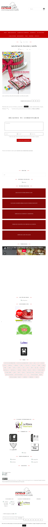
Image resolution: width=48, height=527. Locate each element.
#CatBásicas (33, 32)
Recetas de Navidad (9, 374)
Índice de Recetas (12, 32)
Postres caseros (8, 372)
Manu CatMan (25, 42)
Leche (23, 367)
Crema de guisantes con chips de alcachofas (24, 224)
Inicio (5, 32)
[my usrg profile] (34, 462)
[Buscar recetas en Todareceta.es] (6, 472)
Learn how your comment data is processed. (25, 150)
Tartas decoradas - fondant (15, 377)
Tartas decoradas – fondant (36, 374)
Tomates (36, 377)
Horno (5, 367)
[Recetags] (13, 459)
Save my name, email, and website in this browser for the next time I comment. (24, 136)
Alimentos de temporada (23, 32)
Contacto (37, 36)
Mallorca (37, 367)
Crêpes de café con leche (24, 234)
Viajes (26, 36)
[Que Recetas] (13, 462)
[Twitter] (34, 101)
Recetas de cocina (30, 372)
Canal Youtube (12, 36)
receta (19, 372)
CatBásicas (10, 365)
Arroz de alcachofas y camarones (24, 213)
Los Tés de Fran (40, 32)
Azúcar (4, 365)
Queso (14, 372)
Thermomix (25, 377)
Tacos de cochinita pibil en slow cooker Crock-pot (24, 203)
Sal (25, 374)
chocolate (27, 365)
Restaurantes (20, 36)
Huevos (14, 367)
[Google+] (37, 101)
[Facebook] (32, 101)
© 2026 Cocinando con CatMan (9, 513)
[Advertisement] (24, 22)
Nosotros (31, 36)
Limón (32, 367)
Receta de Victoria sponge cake (24, 192)
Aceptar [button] (24, 525)
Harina (39, 365)
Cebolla (21, 365)
